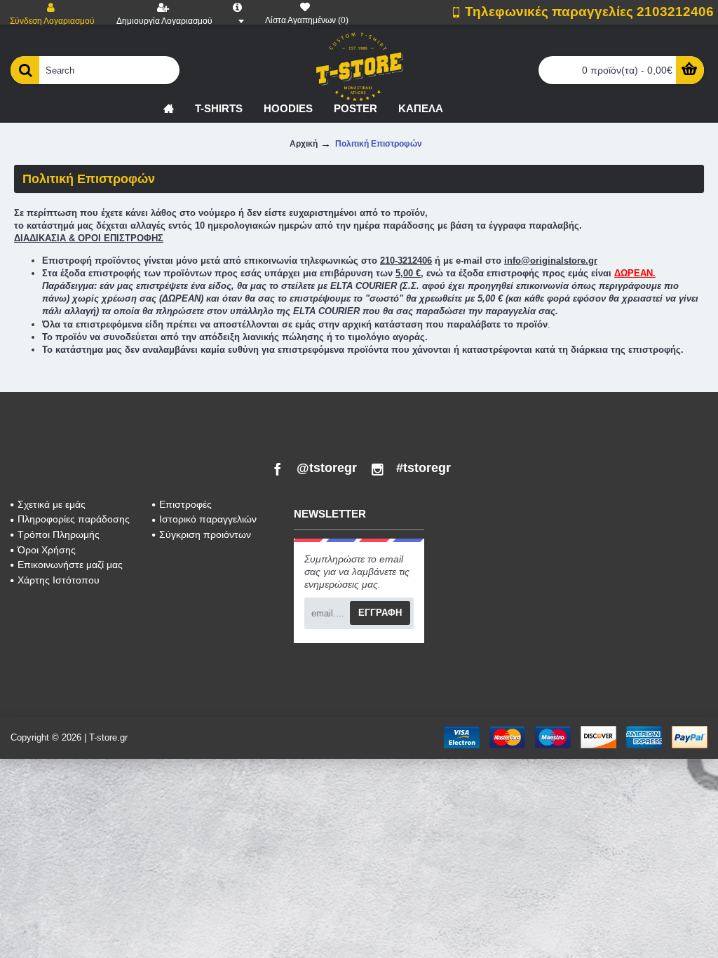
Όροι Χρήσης (47, 549)
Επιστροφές (185, 504)
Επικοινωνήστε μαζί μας (70, 564)
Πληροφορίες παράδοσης (74, 519)
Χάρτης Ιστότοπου (59, 580)
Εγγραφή (380, 612)
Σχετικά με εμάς (52, 504)
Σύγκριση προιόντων (205, 534)
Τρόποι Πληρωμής (59, 534)
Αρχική (304, 144)
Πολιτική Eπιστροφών (378, 144)
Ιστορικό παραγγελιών (208, 519)
